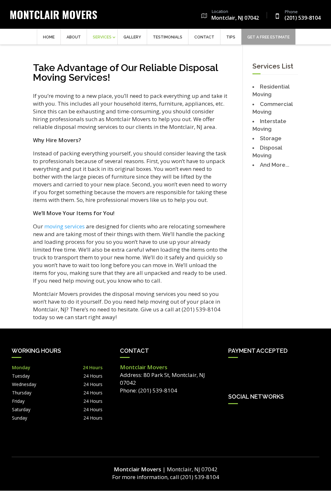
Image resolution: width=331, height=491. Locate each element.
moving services (64, 226)
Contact (204, 37)
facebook (233, 415)
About (74, 37)
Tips (230, 37)
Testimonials (167, 37)
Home (49, 37)
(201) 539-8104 (302, 15)
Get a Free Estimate (268, 37)
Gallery (132, 37)
